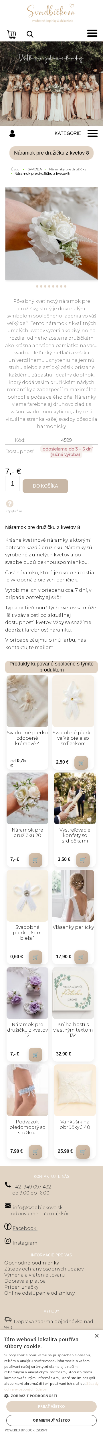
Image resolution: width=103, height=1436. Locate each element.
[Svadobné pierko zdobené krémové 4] (27, 701)
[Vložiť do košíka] (81, 763)
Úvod (15, 169)
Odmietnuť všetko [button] (51, 1420)
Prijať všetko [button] (51, 1406)
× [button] (96, 1336)
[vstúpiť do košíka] (12, 34)
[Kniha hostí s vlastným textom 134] (73, 993)
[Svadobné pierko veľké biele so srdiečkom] (73, 701)
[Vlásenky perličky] (73, 896)
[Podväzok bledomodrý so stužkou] (27, 1090)
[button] (51, 1395)
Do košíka (45, 486)
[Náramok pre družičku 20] (27, 798)
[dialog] (51, 1383)
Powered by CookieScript (26, 1430)
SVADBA (35, 169)
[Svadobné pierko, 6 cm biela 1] (27, 896)
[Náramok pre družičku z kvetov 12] (27, 993)
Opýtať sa (14, 511)
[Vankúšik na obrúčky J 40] (75, 1090)
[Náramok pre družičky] (51, 233)
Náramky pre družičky (67, 169)
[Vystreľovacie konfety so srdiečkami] (75, 798)
